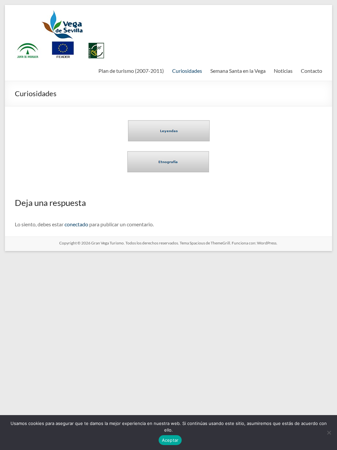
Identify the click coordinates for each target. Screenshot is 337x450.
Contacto (311, 71)
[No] (328, 432)
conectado (76, 224)
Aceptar (170, 440)
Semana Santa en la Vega (238, 71)
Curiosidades (187, 71)
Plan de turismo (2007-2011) (131, 71)
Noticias (283, 71)
